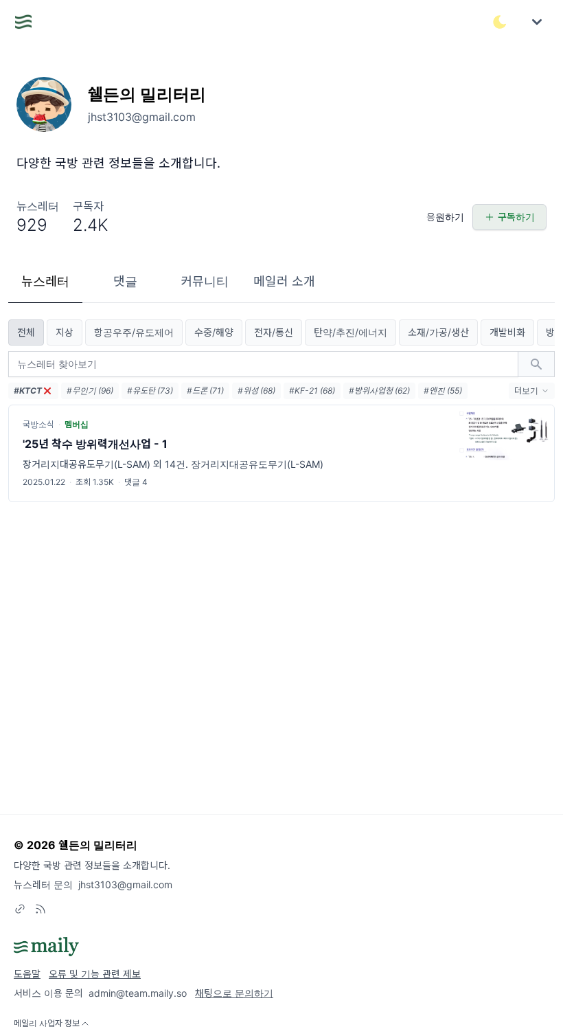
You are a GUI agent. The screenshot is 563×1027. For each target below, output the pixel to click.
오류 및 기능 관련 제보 (95, 974)
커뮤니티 (205, 281)
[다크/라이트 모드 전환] (500, 22)
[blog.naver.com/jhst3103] (20, 909)
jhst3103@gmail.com (125, 884)
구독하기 (516, 217)
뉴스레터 (45, 281)
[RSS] (40, 909)
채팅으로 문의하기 (234, 993)
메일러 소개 (284, 281)
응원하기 (445, 217)
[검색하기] (536, 364)
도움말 (27, 974)
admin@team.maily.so (138, 993)
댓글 (125, 281)
